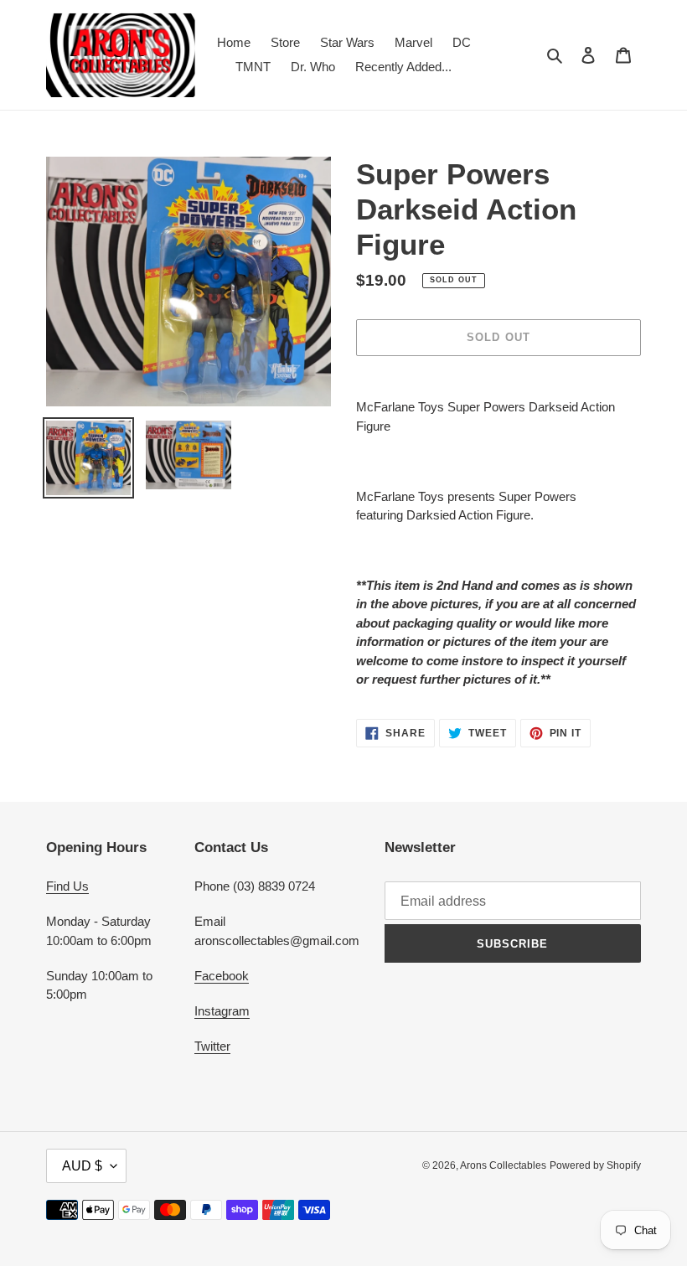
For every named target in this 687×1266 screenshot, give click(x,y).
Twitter (212, 1046)
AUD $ (82, 1166)
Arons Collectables (503, 1165)
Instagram (222, 1011)
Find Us (67, 886)
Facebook (221, 976)
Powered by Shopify (595, 1165)
